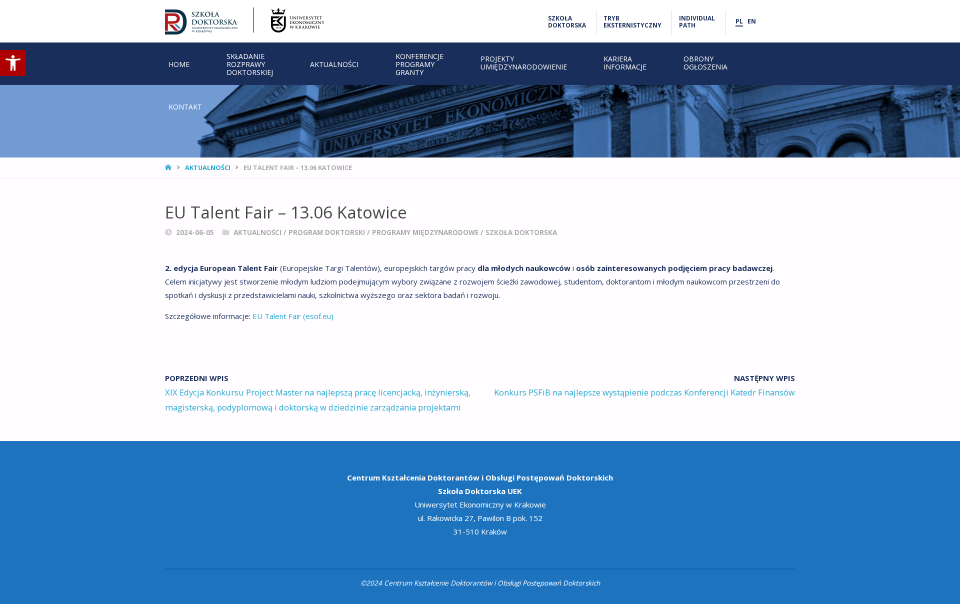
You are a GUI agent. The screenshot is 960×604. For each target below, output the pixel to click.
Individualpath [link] (697, 22)
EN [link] (752, 21)
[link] (13, 63)
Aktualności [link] (207, 167)
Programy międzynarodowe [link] (425, 232)
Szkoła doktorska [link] (521, 232)
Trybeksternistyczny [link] (633, 22)
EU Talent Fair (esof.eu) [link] (293, 316)
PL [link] (739, 21)
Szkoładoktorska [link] (567, 22)
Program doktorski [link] (326, 232)
